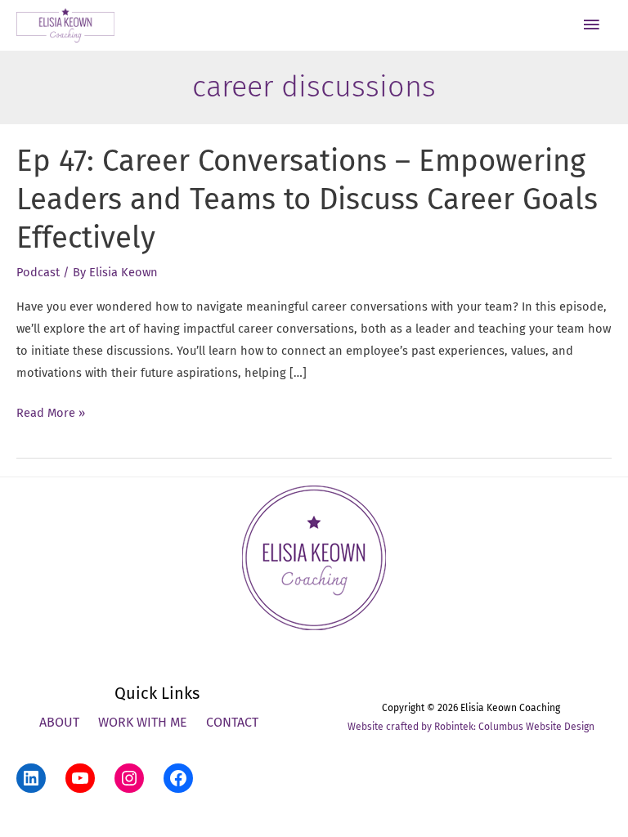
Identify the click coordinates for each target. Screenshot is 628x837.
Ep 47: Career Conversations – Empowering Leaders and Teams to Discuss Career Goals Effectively (307, 200)
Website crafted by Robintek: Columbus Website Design (471, 726)
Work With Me (142, 722)
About (59, 722)
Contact (232, 722)
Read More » (50, 414)
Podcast (38, 272)
